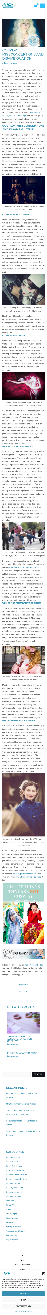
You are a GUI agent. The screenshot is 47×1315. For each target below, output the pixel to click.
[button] (43, 1273)
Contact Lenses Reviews (16, 1179)
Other (8, 1209)
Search (38, 1074)
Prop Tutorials (12, 1218)
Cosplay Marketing (14, 1192)
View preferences (23, 1306)
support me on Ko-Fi (33, 965)
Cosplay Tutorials (13, 1196)
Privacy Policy (27, 1311)
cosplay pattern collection (24, 874)
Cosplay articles (10, 63)
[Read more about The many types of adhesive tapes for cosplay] (23, 1022)
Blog (23, 1260)
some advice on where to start (27, 877)
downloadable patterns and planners (25, 567)
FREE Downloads (23, 1265)
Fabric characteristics (22, 1053)
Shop (23, 1256)
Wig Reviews (11, 1235)
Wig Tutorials (12, 1240)
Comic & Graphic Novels (16, 1175)
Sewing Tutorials (13, 1227)
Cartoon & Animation (15, 1170)
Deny (23, 1300)
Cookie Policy (18, 1311)
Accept (23, 1294)
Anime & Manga (13, 1157)
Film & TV (10, 1205)
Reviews (9, 1222)
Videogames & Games (15, 1231)
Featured (10, 1201)
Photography (11, 1214)
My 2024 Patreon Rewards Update (21, 1104)
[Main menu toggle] (42, 6)
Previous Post (23, 984)
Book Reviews (12, 1162)
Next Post (23, 991)
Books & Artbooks (14, 1166)
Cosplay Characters (14, 1188)
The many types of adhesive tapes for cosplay (19, 1038)
